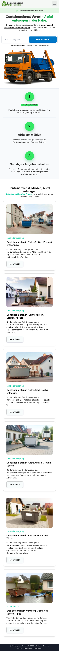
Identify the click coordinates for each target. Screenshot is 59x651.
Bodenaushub (12, 606)
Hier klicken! (43, 39)
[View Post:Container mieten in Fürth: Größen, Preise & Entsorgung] (29, 219)
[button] (54, 3)
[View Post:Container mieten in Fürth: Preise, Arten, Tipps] (29, 513)
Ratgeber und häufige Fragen (19, 194)
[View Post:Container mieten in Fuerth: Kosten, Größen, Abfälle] (29, 292)
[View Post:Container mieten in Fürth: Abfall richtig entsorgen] (29, 367)
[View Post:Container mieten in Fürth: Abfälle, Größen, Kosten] (29, 440)
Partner (19, 648)
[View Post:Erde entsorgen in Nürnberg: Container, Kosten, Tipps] (29, 588)
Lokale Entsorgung (15, 238)
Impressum (28, 648)
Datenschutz (37, 648)
